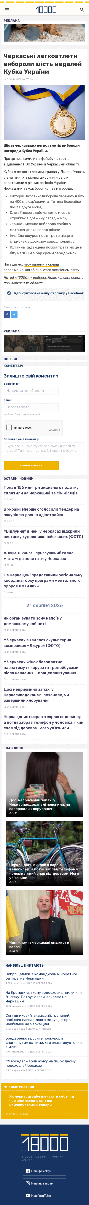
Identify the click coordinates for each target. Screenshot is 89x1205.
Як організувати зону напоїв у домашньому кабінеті (33, 621)
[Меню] (7, 9)
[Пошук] (81, 9)
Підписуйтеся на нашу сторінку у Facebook (48, 293)
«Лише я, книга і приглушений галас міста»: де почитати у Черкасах (38, 556)
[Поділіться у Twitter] (14, 314)
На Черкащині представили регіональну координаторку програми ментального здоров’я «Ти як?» (43, 580)
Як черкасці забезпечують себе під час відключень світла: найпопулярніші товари (41, 1100)
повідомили (25, 159)
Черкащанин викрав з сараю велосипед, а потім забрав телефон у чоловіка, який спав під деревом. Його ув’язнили (43, 722)
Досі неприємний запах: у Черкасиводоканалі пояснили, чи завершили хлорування (36, 695)
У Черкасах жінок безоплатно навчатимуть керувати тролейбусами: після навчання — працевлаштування (41, 667)
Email (7, 400)
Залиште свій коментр (21, 439)
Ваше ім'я (12, 383)
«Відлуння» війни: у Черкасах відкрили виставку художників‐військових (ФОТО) (43, 534)
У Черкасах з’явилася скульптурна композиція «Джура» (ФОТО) (37, 643)
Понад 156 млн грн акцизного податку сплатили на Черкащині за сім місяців (41, 490)
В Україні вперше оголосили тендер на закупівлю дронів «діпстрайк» (41, 512)
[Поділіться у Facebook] (7, 314)
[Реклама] (44, 33)
